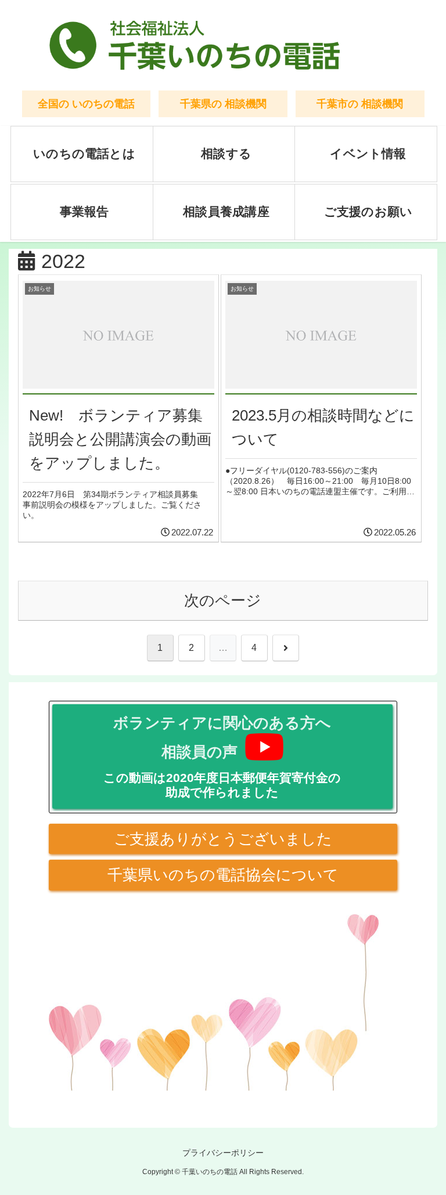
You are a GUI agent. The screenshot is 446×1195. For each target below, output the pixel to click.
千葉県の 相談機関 (223, 103)
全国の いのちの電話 (86, 103)
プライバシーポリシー (223, 1152)
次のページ (222, 600)
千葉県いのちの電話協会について (223, 874)
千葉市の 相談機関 (359, 103)
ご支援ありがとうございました (223, 839)
